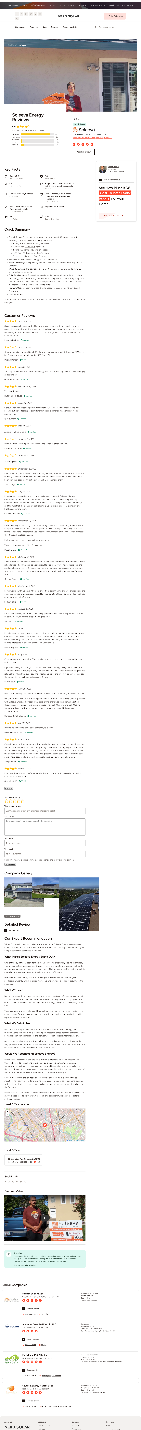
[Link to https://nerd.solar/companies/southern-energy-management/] (133, 1406)
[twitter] (21, 14)
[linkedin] (35, 14)
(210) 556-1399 (30, 1345)
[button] (44, 930)
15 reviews (28, 256)
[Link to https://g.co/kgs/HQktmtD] (35, 1162)
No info (45, 1314)
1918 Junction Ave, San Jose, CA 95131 (92, 138)
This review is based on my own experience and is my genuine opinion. (42, 860)
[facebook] (17, 14)
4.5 (38, 1162)
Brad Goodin (113, 166)
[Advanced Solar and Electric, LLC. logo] (11, 1324)
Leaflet (70, 1140)
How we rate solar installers (25, 1265)
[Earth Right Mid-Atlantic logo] (11, 1355)
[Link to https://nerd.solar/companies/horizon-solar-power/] (133, 1314)
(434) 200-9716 (30, 1375)
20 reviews (30, 247)
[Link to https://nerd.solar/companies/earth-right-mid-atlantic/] (133, 1375)
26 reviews (33, 250)
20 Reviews (28, 253)
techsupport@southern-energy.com (56, 1406)
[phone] (17, 18)
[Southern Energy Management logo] (11, 1385)
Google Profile (12, 1162)
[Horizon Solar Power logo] (11, 1293)
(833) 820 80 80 (26, 1162)
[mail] (40, 14)
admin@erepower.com (51, 1376)
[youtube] (17, 1181)
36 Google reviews (40, 243)
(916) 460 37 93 (30, 1314)
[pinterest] (31, 14)
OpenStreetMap (80, 1140)
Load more (8, 788)
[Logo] (69, 15)
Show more (37, 545)
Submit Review (10, 864)
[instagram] (26, 14)
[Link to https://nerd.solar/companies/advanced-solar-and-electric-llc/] (133, 1344)
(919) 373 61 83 (30, 1406)
